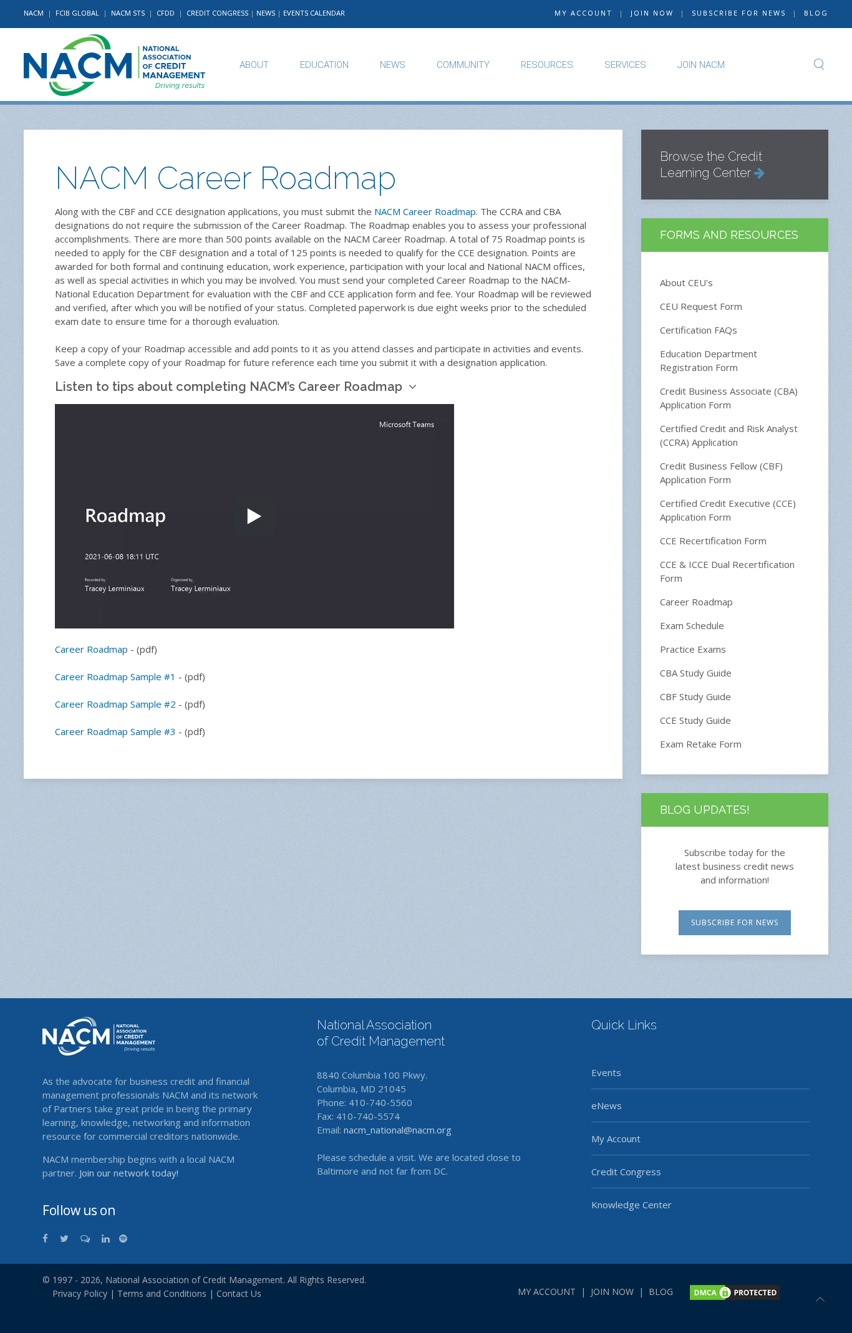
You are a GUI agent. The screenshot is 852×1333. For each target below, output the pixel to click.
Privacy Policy (74, 1293)
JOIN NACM (701, 64)
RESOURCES (547, 64)
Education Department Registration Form (708, 360)
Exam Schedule (692, 625)
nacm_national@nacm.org (398, 1130)
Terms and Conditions (161, 1293)
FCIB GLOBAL (77, 12)
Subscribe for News (734, 922)
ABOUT (254, 64)
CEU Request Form (701, 306)
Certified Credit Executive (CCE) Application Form (728, 510)
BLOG (816, 12)
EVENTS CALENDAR (314, 12)
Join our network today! (128, 1173)
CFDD (166, 12)
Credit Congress (626, 1171)
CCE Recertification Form (713, 540)
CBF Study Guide (695, 696)
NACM (34, 12)
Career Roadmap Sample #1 (115, 676)
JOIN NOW (652, 12)
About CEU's (686, 282)
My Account (616, 1138)
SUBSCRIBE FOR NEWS (739, 12)
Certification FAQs (698, 330)
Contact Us (238, 1293)
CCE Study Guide (695, 720)
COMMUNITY (463, 64)
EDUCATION (324, 64)
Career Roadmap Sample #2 (115, 704)
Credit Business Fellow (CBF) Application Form (721, 473)
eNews (606, 1105)
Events (606, 1072)
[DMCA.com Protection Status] (733, 1291)
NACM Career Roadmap (425, 211)
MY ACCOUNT (583, 12)
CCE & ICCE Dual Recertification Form (727, 571)
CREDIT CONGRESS (217, 12)
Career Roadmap (91, 649)
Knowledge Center (631, 1204)
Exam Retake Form (701, 744)
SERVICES (625, 64)
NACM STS (129, 12)
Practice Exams (693, 649)
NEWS (265, 12)
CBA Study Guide (696, 672)
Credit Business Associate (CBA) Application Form (729, 398)
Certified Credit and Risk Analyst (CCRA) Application (729, 435)
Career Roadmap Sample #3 (115, 731)
